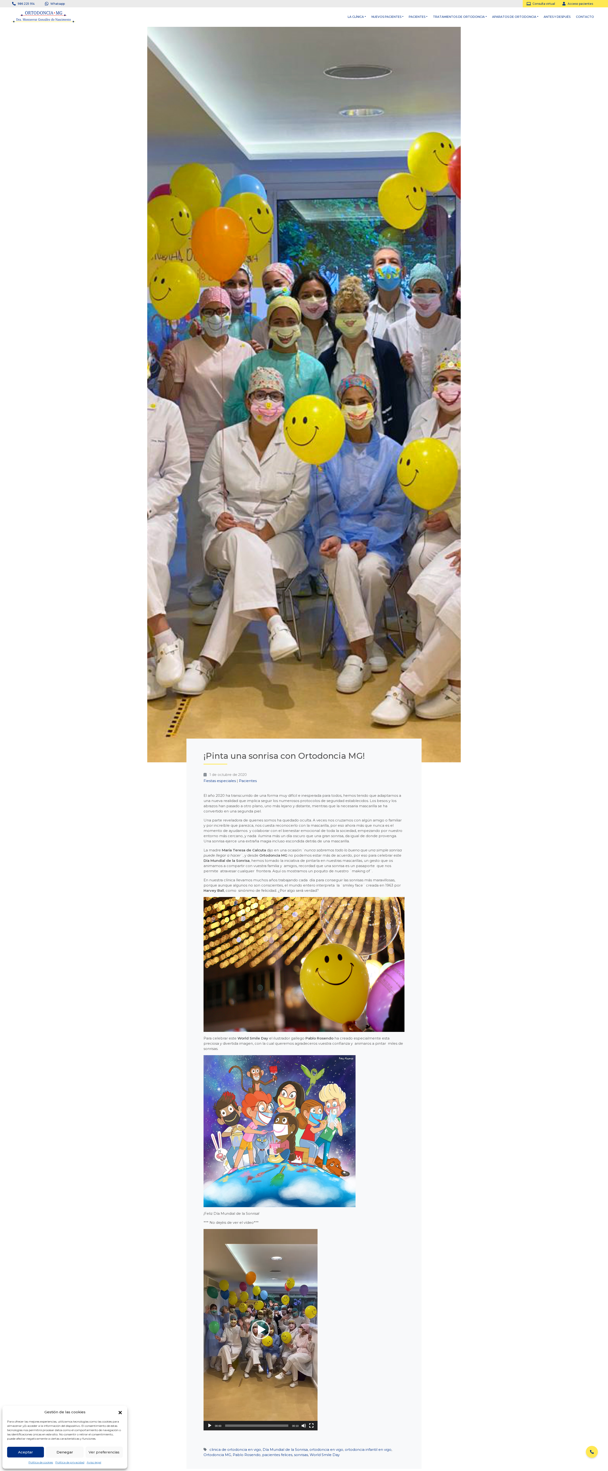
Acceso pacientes (580, 3)
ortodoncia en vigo (326, 1449)
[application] (261, 1329)
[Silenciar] (303, 1425)
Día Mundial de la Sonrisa (285, 1449)
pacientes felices (277, 1454)
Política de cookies (40, 1462)
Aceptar (25, 1452)
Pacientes (248, 780)
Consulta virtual (543, 3)
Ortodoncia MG (217, 1454)
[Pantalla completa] (311, 1425)
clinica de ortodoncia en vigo (235, 1449)
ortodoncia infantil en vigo (368, 1449)
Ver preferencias (104, 1452)
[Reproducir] (209, 1425)
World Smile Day (325, 1454)
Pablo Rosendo (247, 1454)
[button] (120, 1412)
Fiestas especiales (220, 780)
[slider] (256, 1425)
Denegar (65, 1452)
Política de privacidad (69, 1462)
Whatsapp (57, 3)
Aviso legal (94, 1462)
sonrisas (301, 1454)
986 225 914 (26, 3)
